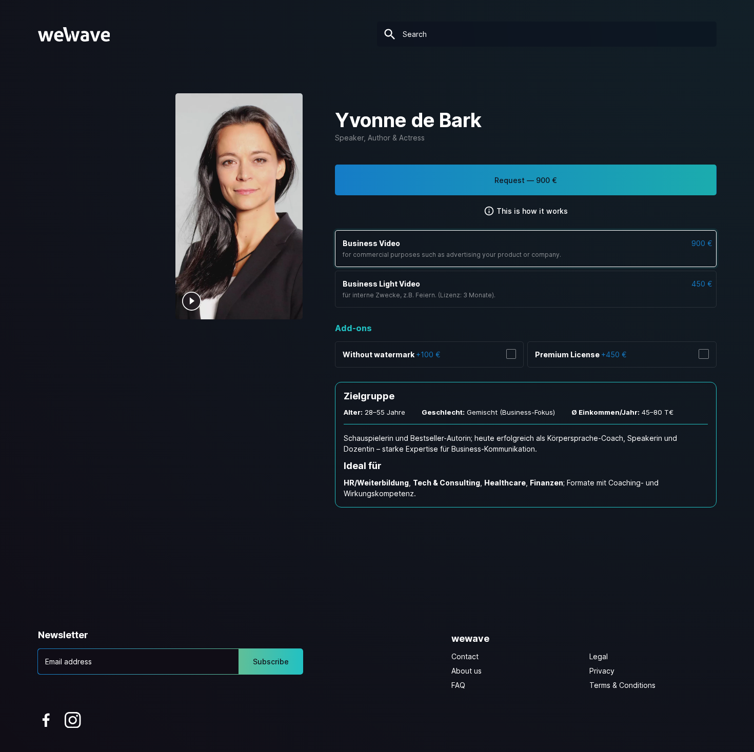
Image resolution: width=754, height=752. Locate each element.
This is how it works (531, 211)
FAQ (458, 685)
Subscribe (271, 661)
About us (466, 670)
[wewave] (74, 34)
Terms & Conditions (622, 685)
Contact (465, 656)
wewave (470, 638)
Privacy (601, 670)
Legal (598, 656)
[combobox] (547, 34)
